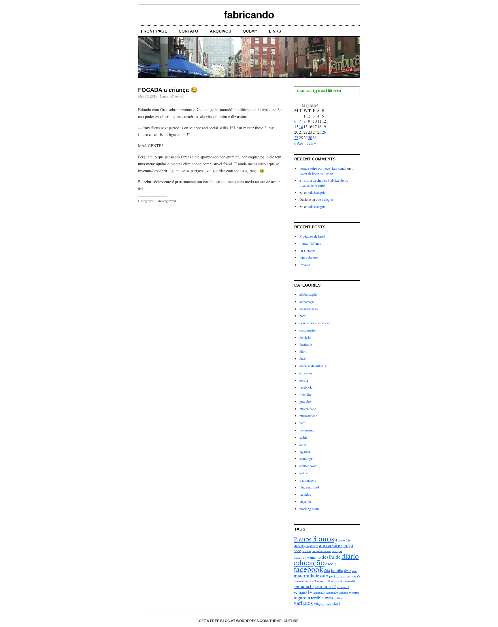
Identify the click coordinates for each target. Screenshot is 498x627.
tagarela (304, 451)
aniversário (330, 544)
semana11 (304, 586)
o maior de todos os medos (326, 170)
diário (303, 351)
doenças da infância (312, 365)
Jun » (311, 143)
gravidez (305, 401)
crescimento (307, 330)
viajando (305, 501)
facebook (305, 387)
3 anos (323, 538)
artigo (348, 545)
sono (302, 444)
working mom (309, 508)
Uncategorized (166, 200)
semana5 (353, 576)
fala (327, 570)
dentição (305, 337)
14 (301, 126)
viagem (319, 603)
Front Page (154, 31)
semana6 (299, 581)
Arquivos (220, 31)
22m (348, 540)
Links (275, 31)
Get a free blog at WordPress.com (233, 621)
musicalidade (308, 415)
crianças (337, 551)
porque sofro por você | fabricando (322, 168)
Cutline (291, 621)
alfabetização (308, 294)
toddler (304, 473)
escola (303, 380)
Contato (188, 31)
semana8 (323, 581)
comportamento (321, 551)
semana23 (319, 592)
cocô (297, 550)
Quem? (250, 31)
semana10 (349, 581)
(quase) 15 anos (310, 243)
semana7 (310, 581)
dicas (302, 358)
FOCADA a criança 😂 (168, 90)
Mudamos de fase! (312, 236)
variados (305, 494)
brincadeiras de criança (314, 323)
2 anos (303, 538)
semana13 (343, 587)
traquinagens (308, 480)
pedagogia (337, 576)
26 (324, 132)
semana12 (325, 586)
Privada (304, 264)
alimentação (307, 301)
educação (305, 373)
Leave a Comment (172, 96)
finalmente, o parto (312, 185)
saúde (303, 437)
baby (302, 315)
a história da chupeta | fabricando (321, 180)
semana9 (336, 581)
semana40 (345, 592)
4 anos (340, 540)
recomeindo (307, 430)
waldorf (333, 603)
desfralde (305, 344)
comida (306, 551)
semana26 (332, 592)
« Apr (298, 143)
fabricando (249, 15)
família (337, 570)
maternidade (307, 408)
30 (310, 137)
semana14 (303, 592)
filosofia (305, 394)
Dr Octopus (307, 250)
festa (347, 570)
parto (302, 422)
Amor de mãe (308, 257)
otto (324, 575)
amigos (314, 546)
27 (296, 137)
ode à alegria (316, 192)
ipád (354, 571)
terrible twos (307, 465)
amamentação (308, 308)
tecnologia (306, 458)
